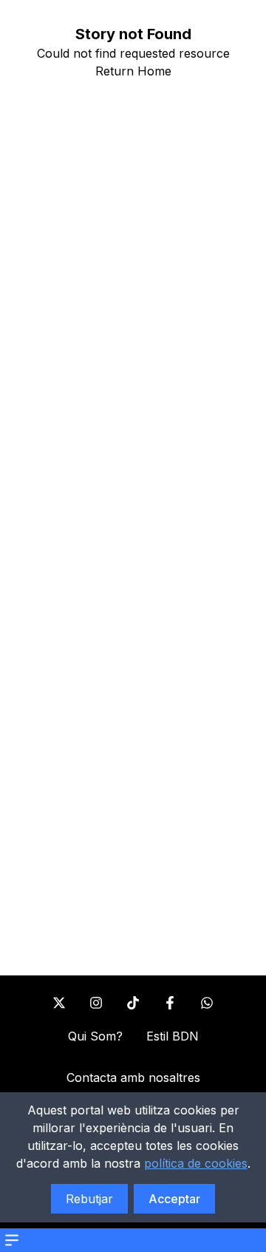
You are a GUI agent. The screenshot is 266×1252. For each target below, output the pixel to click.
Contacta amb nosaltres (133, 1077)
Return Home (133, 71)
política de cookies (196, 1163)
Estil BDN (172, 1036)
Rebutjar (89, 1198)
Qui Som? (95, 1036)
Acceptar (174, 1198)
